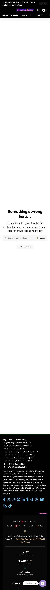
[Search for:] (21, 238)
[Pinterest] (18, 499)
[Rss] (5, 506)
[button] (43, 3)
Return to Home (25, 247)
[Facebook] (4, 499)
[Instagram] (13, 499)
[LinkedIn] (23, 499)
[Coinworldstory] (25, 10)
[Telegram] (31, 499)
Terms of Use (16, 5)
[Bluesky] (42, 499)
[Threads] (36, 499)
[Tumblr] (27, 499)
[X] (8, 499)
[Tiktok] (10, 506)
